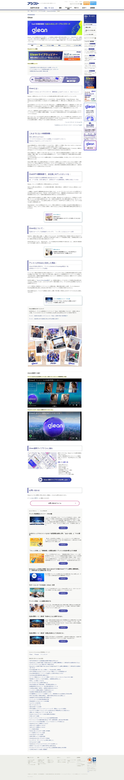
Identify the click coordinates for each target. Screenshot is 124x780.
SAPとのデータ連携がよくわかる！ (38, 727)
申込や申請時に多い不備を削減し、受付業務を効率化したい (43, 684)
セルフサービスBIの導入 (35, 703)
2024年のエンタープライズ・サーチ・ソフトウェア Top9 (68, 125)
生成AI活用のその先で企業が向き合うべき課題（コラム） (43, 67)
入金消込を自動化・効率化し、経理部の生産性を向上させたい (44, 688)
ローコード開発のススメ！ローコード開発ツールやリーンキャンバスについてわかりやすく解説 (51, 677)
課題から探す (88, 27)
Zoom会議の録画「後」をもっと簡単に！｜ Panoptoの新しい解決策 (45, 669)
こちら (88, 771)
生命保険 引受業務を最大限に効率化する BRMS (40, 691)
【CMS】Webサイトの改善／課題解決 (38, 749)
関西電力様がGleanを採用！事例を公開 (39, 71)
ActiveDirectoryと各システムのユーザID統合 (40, 738)
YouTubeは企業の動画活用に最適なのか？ (39, 675)
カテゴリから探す (42, 11)
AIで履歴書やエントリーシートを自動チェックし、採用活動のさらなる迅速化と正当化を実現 (51, 693)
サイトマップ (71, 1)
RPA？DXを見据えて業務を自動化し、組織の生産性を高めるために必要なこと (47, 695)
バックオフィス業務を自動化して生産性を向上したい (42, 690)
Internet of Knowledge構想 (43, 280)
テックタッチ (44, 654)
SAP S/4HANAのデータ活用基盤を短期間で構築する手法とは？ (44, 660)
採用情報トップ (80, 765)
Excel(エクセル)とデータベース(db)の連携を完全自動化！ (43, 714)
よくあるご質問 (77, 45)
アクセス (66, 1)
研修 (48, 757)
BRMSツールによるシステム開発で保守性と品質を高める (43, 745)
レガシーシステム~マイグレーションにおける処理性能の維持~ (44, 717)
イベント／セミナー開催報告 (71, 760)
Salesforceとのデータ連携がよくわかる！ (39, 723)
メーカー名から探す (89, 34)
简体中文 (80, 1)
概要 (32, 45)
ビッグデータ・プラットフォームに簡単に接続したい (42, 740)
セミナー (68, 757)
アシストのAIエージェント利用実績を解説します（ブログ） (43, 69)
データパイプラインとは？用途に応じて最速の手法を (42, 664)
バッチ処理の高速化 (34, 729)
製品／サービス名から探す (90, 31)
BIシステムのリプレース (35, 704)
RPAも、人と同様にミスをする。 (37, 680)
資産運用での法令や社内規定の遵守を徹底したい (41, 697)
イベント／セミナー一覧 (71, 762)
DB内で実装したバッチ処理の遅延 (37, 736)
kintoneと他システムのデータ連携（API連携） (40, 730)
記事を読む (63, 527)
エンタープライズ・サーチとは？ (73, 122)
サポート (58, 757)
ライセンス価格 (50, 45)
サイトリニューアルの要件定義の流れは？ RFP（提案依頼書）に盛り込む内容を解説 (49, 719)
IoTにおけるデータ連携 (35, 742)
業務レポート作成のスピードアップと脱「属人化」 (41, 712)
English (76, 1)
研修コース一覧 (50, 761)
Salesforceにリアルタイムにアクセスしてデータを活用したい (44, 743)
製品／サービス (34, 11)
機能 (41, 45)
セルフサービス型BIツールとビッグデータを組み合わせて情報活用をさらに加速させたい (50, 710)
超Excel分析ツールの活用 (35, 706)
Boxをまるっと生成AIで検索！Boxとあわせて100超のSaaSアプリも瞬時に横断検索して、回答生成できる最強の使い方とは (55, 667)
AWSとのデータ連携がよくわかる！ (38, 725)
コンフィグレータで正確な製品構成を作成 (39, 699)
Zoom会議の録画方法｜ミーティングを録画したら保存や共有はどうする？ (47, 673)
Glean (31, 654)
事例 (59, 45)
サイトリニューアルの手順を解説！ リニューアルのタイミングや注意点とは (47, 721)
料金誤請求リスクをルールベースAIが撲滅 (39, 701)
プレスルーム (79, 763)
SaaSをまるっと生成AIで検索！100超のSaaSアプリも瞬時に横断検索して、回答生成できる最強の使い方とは (55, 662)
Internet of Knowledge (51, 11)
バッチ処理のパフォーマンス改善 (37, 732)
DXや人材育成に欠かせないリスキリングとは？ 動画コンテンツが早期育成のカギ (48, 671)
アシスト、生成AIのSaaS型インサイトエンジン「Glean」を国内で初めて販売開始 (47, 315)
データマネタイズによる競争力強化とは (39, 682)
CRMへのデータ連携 (34, 716)
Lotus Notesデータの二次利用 (36, 734)
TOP (28, 11)
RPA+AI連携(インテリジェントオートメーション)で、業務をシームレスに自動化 (48, 708)
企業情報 (78, 757)
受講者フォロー (50, 762)
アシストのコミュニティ (81, 761)
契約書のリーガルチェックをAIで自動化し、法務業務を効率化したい (45, 678)
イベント (68, 45)
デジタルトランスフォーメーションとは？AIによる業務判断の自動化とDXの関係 (48, 747)
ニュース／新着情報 (81, 764)
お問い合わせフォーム (54, 503)
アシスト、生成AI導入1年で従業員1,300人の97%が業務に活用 (43, 318)
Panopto (37, 654)
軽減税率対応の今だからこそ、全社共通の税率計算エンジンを (44, 686)
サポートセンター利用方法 (62, 760)
